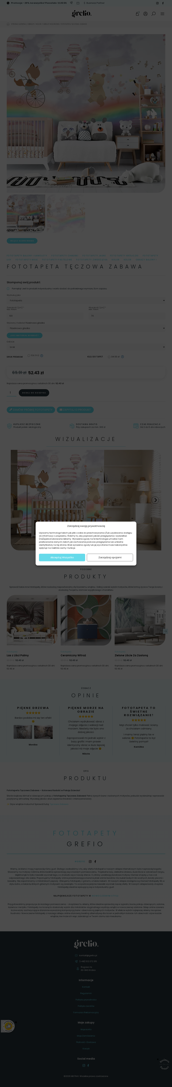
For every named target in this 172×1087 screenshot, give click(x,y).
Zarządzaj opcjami (109, 557)
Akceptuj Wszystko (62, 557)
